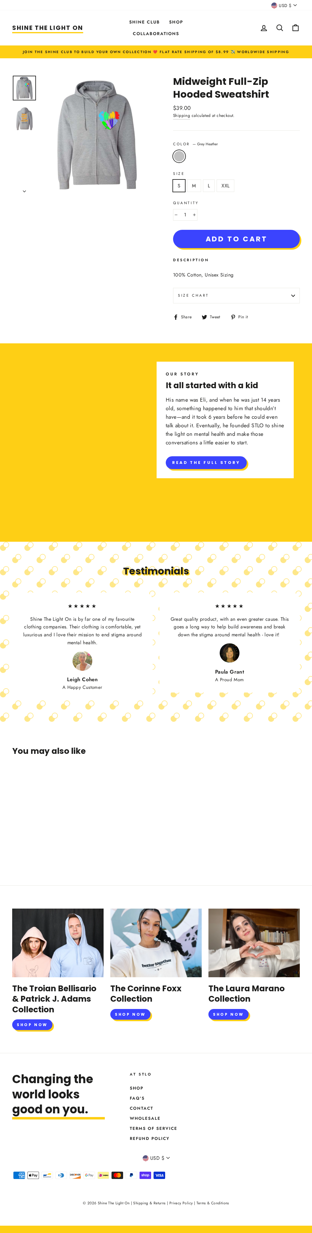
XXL (225, 185)
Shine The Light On (47, 28)
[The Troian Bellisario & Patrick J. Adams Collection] (58, 943)
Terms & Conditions (213, 1203)
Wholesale (145, 1118)
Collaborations (156, 34)
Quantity (186, 203)
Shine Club (144, 22)
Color (195, 144)
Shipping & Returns (149, 1203)
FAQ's (137, 1098)
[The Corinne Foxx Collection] (156, 943)
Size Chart (193, 295)
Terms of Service (153, 1128)
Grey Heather (179, 156)
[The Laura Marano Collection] (254, 943)
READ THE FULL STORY (206, 462)
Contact (141, 1108)
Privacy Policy (181, 1203)
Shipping (181, 115)
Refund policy (150, 1138)
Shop (176, 22)
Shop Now (32, 1024)
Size (179, 173)
